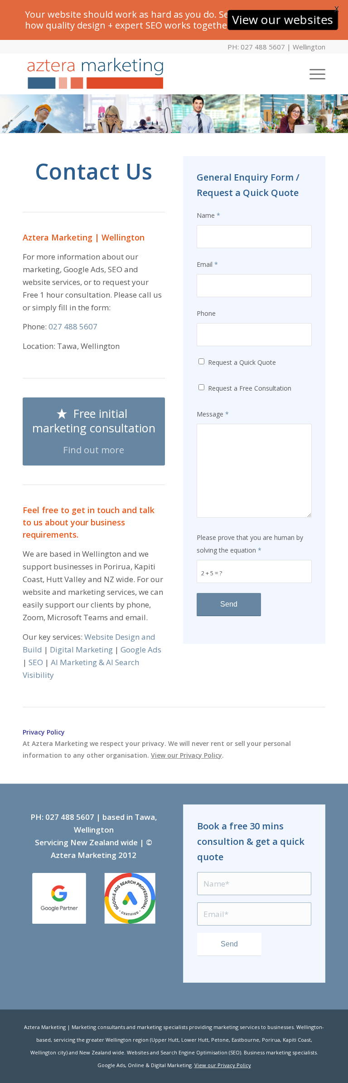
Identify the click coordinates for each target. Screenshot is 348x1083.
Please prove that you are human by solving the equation (250, 543)
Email (207, 264)
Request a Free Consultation (249, 388)
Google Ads (141, 649)
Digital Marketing (81, 649)
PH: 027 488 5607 (256, 46)
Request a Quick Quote (242, 362)
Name (208, 215)
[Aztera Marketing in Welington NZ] (95, 74)
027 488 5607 (72, 326)
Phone (206, 313)
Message (213, 414)
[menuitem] (312, 74)
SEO (36, 662)
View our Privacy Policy (186, 755)
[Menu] (312, 74)
